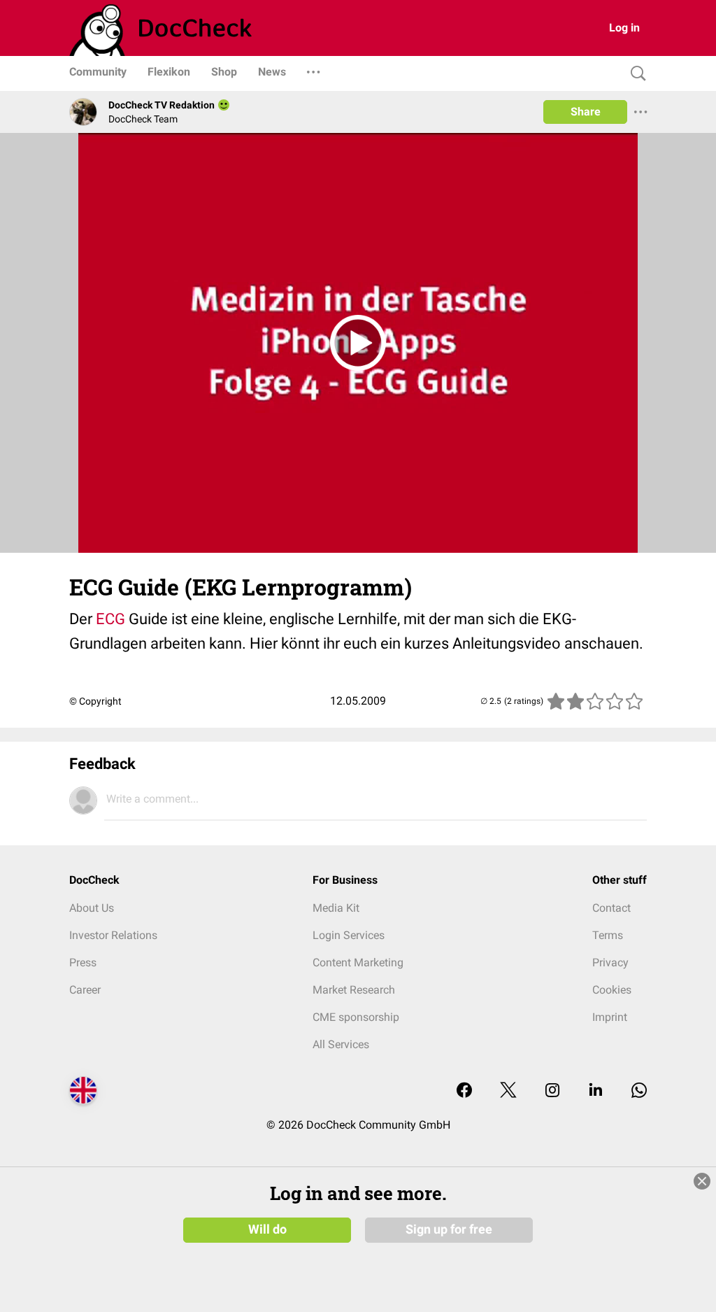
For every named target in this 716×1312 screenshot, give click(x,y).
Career (85, 989)
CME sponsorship (356, 1017)
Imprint (609, 1017)
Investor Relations (113, 935)
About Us (91, 908)
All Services (341, 1044)
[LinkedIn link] (595, 1091)
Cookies (611, 989)
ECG (110, 619)
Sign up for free (449, 1229)
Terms (607, 935)
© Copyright (95, 701)
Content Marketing (358, 962)
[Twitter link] (508, 1091)
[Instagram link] (552, 1091)
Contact (611, 908)
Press (82, 962)
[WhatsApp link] (639, 1091)
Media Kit (336, 908)
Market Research (354, 989)
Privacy (610, 962)
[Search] (635, 74)
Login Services (349, 935)
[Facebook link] (464, 1091)
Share (586, 111)
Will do (267, 1229)
